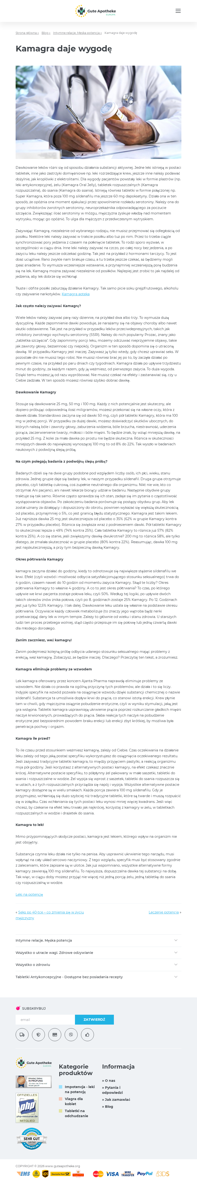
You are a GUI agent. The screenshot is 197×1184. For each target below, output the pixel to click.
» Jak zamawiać (116, 1099)
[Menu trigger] (178, 10)
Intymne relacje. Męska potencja (44, 940)
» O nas (108, 1080)
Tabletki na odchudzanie (76, 1113)
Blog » (46, 33)
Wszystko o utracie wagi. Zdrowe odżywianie (54, 953)
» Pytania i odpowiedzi (112, 1090)
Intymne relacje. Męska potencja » (77, 33)
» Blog (107, 1106)
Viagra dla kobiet (74, 1101)
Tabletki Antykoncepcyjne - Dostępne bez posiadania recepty (69, 977)
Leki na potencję (29, 894)
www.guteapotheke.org (62, 1166)
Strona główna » (27, 33)
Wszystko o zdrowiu (33, 965)
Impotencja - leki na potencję (80, 1089)
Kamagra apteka (76, 294)
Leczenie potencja (164, 912)
